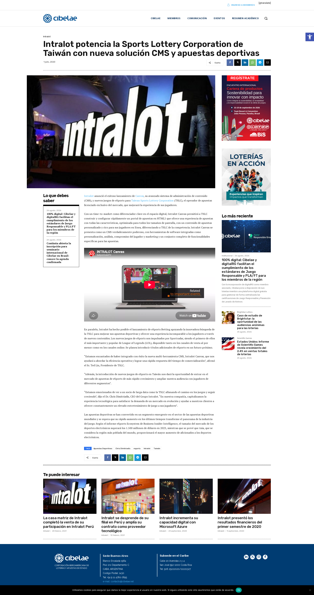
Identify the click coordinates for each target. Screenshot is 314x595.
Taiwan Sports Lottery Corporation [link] (152, 200)
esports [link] (137, 448)
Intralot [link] (47, 36)
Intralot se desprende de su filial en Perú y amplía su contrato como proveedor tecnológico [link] (124, 524)
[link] (309, 37)
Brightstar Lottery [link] (245, 312)
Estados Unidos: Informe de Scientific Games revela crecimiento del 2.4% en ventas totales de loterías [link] (253, 348)
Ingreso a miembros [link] (243, 5)
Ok (238, 590)
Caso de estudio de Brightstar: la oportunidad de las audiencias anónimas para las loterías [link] (250, 322)
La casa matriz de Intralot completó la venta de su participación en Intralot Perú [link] (68, 522)
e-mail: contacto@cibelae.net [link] (118, 581)
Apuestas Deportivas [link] (103, 448)
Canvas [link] (139, 196)
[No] (310, 590)
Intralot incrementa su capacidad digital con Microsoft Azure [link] (178, 522)
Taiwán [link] (157, 448)
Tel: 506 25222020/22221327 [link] (175, 569)
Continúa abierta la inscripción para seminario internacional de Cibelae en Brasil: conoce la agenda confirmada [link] (59, 252)
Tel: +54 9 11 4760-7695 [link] (115, 577)
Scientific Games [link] (244, 338)
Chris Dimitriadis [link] (122, 448)
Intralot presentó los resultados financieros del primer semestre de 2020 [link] (240, 522)
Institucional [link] (227, 256)
